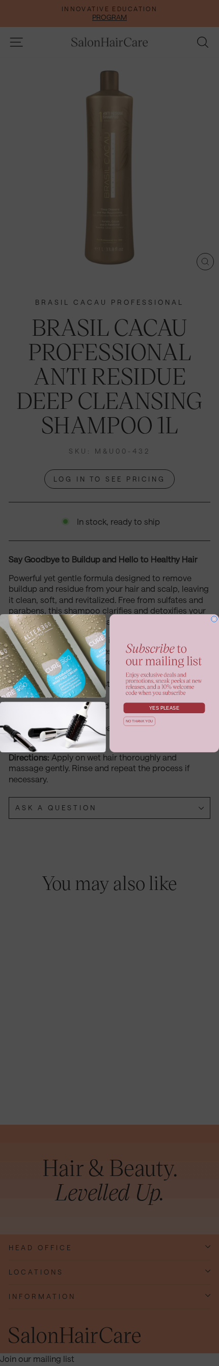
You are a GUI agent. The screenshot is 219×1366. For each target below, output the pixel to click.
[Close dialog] (214, 619)
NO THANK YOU (139, 721)
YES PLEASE (164, 708)
